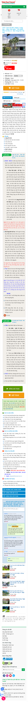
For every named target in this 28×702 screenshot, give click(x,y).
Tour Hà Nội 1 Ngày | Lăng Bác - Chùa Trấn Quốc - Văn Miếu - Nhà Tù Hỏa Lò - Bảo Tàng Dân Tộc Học (13, 619)
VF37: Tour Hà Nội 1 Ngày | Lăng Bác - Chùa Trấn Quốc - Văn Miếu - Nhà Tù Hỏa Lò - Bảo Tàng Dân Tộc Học (13, 30)
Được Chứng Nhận (7, 656)
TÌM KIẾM (7, 24)
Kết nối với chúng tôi (7, 673)
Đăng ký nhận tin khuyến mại (9, 666)
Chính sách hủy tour (7, 651)
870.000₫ (14, 60)
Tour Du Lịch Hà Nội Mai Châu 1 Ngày (17, 565)
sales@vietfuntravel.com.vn (15, 476)
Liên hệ (4, 653)
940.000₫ (14, 63)
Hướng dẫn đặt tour (7, 647)
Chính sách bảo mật (7, 649)
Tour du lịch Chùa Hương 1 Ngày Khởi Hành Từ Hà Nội (17, 599)
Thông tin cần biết (7, 629)
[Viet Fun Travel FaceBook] (3, 675)
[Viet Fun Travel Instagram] (7, 675)
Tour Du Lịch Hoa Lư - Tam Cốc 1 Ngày (17, 607)
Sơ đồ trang (5, 640)
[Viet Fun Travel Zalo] (13, 675)
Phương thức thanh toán (8, 645)
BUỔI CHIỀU (6, 321)
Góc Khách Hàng (6, 642)
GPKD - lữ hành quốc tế (7, 634)
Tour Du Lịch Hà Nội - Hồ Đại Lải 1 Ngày (17, 574)
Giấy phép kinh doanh (7, 632)
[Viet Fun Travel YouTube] (10, 675)
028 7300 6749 (9, 408)
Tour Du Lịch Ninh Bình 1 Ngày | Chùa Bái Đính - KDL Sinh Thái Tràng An (17, 583)
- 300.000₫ (8, 68)
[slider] (7, 92)
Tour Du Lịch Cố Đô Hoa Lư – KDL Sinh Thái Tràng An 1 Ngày (17, 591)
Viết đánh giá (20, 94)
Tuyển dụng (5, 638)
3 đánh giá (19, 92)
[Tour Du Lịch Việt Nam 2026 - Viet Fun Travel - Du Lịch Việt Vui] (9, 2)
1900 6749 (22, 407)
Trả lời (6, 521)
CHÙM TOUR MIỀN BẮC (12, 616)
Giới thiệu (4, 636)
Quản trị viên (15, 526)
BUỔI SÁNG (6, 155)
